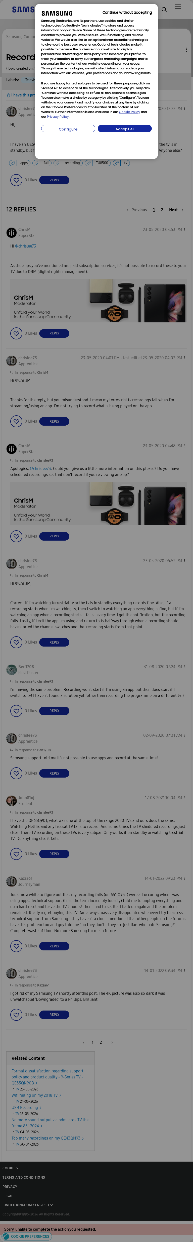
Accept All (125, 129)
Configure (68, 130)
